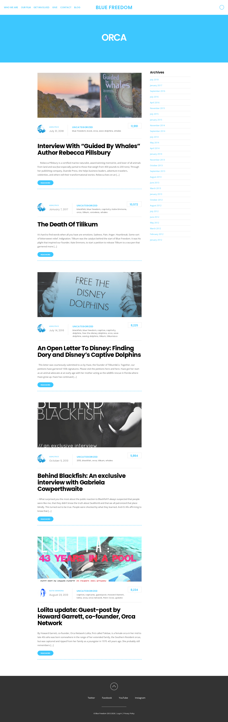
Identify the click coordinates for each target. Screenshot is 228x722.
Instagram (139, 697)
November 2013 (157, 159)
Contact (65, 7)
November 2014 (157, 125)
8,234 (134, 590)
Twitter (91, 697)
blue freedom (79, 130)
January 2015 (156, 119)
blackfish (81, 209)
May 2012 (154, 222)
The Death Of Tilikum (67, 224)
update (119, 597)
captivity (106, 209)
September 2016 (157, 91)
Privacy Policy (129, 713)
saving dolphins (90, 336)
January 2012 (156, 239)
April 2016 (155, 102)
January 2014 (156, 154)
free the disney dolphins (94, 333)
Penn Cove (108, 597)
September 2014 (157, 131)
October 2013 (156, 165)
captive (101, 330)
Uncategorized (82, 127)
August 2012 (156, 205)
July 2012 (154, 211)
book (89, 130)
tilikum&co (112, 336)
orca (95, 130)
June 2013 (154, 182)
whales (117, 130)
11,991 (134, 126)
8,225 (134, 325)
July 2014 (154, 137)
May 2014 (154, 142)
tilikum (85, 212)
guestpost (101, 594)
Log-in (119, 713)
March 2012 (155, 228)
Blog (77, 7)
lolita (79, 597)
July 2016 (154, 96)
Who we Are (11, 7)
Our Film (26, 7)
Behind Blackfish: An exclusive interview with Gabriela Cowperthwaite (81, 482)
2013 (79, 460)
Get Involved (41, 7)
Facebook (106, 697)
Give (54, 7)
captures (90, 594)
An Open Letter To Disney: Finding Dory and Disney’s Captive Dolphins (89, 351)
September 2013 (157, 171)
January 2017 (156, 85)
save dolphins (106, 130)
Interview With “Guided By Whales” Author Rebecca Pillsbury (88, 149)
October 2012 (156, 199)
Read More (45, 183)
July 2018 (154, 79)
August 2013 (156, 177)
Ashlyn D (54, 127)
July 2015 (154, 114)
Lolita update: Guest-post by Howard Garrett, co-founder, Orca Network (86, 616)
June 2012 (154, 217)
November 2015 (157, 108)
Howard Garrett (116, 594)
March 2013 (155, 188)
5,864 (134, 456)
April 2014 (155, 148)
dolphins (77, 333)
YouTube (123, 697)
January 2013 (156, 194)
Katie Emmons (119, 209)
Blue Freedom (101, 713)
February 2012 (156, 234)
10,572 (134, 204)
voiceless (94, 212)
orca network (95, 597)
